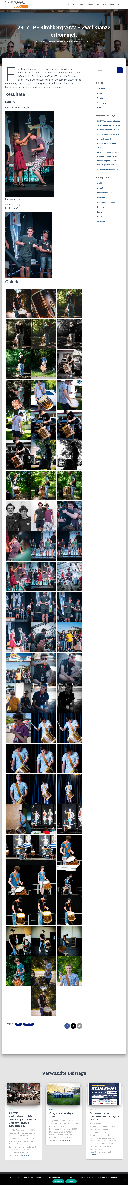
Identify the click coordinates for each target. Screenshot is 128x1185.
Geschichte (101, 4)
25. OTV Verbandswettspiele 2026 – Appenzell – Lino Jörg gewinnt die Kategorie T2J (109, 125)
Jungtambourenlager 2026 (108, 134)
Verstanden (58, 1181)
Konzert (100, 207)
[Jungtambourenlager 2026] (64, 1094)
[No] (125, 1179)
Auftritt (100, 188)
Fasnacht (101, 197)
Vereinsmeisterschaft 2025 (108, 170)
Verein (90, 4)
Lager (99, 212)
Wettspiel (28, 1024)
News (82, 4)
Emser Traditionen (105, 193)
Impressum (71, 1181)
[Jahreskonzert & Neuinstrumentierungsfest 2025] (104, 1094)
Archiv (100, 183)
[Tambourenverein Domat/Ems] (16, 4)
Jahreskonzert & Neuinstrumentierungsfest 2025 (108, 143)
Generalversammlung (106, 202)
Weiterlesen (25, 1155)
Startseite (72, 4)
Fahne (112, 4)
